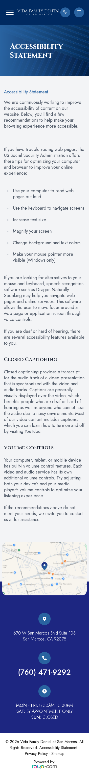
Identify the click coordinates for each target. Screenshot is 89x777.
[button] (10, 12)
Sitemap (58, 753)
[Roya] (44, 766)
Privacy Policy (36, 753)
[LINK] (44, 616)
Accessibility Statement (58, 747)
